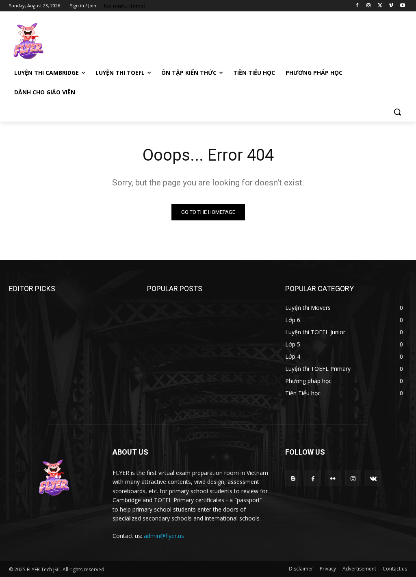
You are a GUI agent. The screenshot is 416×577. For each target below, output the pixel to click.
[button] (397, 112)
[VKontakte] (373, 478)
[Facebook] (357, 6)
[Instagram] (368, 6)
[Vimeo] (391, 6)
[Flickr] (333, 478)
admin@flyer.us (164, 536)
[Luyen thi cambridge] (56, 41)
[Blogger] (293, 478)
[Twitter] (380, 6)
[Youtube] (402, 6)
